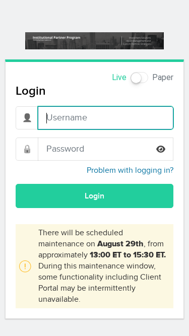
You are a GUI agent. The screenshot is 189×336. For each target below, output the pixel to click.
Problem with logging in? (130, 170)
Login (94, 196)
